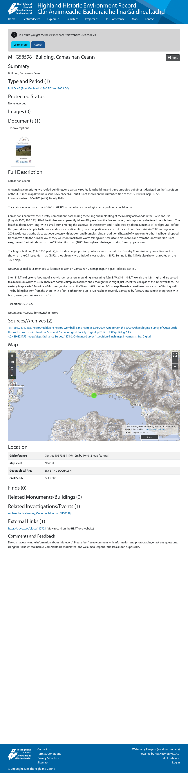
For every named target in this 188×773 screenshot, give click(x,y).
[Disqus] (94, 601)
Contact (149, 19)
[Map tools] (12, 375)
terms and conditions (156, 430)
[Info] (12, 369)
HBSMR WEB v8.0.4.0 (167, 753)
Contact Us (43, 749)
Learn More (21, 44)
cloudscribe (173, 758)
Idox (164, 749)
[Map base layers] (12, 362)
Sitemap (42, 762)
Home (11, 19)
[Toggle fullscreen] (175, 355)
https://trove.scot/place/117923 (27, 528)
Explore (52, 19)
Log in (176, 762)
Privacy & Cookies (48, 758)
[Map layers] (12, 356)
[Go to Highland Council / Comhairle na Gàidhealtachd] (20, 7)
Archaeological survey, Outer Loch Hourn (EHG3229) (39, 513)
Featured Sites (31, 19)
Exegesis (151, 749)
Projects (90, 19)
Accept (38, 44)
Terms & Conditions (49, 753)
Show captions (19, 128)
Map (135, 19)
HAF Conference (115, 19)
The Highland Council (43, 769)
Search (71, 19)
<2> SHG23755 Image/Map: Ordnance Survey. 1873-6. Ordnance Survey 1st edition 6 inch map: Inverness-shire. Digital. (79, 336)
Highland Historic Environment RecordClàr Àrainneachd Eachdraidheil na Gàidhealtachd (101, 9)
